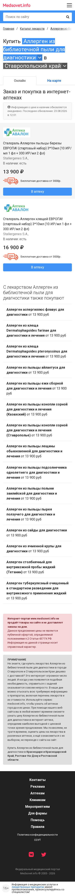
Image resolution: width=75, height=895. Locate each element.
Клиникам (37, 800)
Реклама (37, 787)
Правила (37, 827)
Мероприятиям (37, 807)
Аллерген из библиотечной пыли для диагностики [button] (34, 49)
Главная (8, 28)
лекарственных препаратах (28, 887)
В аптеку (37, 192)
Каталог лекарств (32, 28)
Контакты (37, 780)
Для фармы (37, 813)
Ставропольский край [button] (33, 66)
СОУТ (37, 839)
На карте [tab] (54, 81)
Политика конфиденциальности (37, 834)
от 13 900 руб (35, 312)
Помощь (38, 820)
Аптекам (37, 793)
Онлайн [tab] (20, 81)
